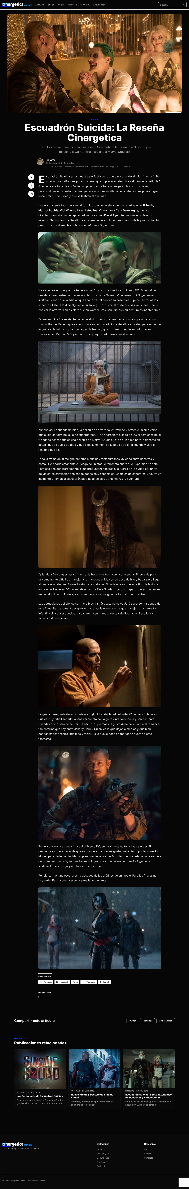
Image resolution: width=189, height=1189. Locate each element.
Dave (52, 160)
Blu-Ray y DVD (83, 4)
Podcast (101, 1166)
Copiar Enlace (165, 1020)
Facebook (147, 1020)
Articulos (39, 4)
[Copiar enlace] (31, 194)
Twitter (132, 1020)
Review (60, 4)
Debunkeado (99, 4)
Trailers (70, 4)
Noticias (50, 4)
